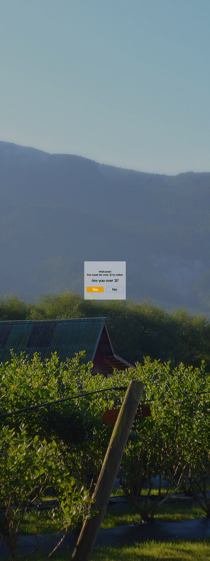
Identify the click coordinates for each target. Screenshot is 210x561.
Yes (95, 289)
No (114, 289)
